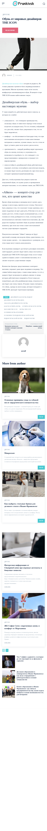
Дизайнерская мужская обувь (12, 83)
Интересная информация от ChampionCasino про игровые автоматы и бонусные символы (23, 567)
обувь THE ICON (25, 309)
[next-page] (7, 650)
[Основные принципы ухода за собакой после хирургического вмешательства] (23, 380)
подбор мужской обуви (13, 318)
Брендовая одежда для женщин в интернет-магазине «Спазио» (13, 328)
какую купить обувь (12, 306)
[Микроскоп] (23, 433)
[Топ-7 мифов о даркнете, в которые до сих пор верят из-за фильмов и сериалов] (8, 661)
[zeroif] (4, 75)
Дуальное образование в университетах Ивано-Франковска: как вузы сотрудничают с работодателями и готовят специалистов (30, 675)
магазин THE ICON (10, 309)
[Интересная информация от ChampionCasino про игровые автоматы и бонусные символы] (23, 545)
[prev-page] (3, 650)
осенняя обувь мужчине (13, 312)
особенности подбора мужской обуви (19, 315)
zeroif (9, 75)
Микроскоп (9, 453)
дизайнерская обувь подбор (21, 297)
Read (41, 417)
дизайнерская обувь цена (14, 300)
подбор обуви (29, 318)
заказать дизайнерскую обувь (16, 303)
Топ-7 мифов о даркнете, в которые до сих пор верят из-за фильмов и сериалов (30, 659)
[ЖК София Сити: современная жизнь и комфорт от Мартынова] (23, 605)
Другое (6, 14)
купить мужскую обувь (31, 306)
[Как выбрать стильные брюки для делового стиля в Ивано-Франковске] (23, 484)
